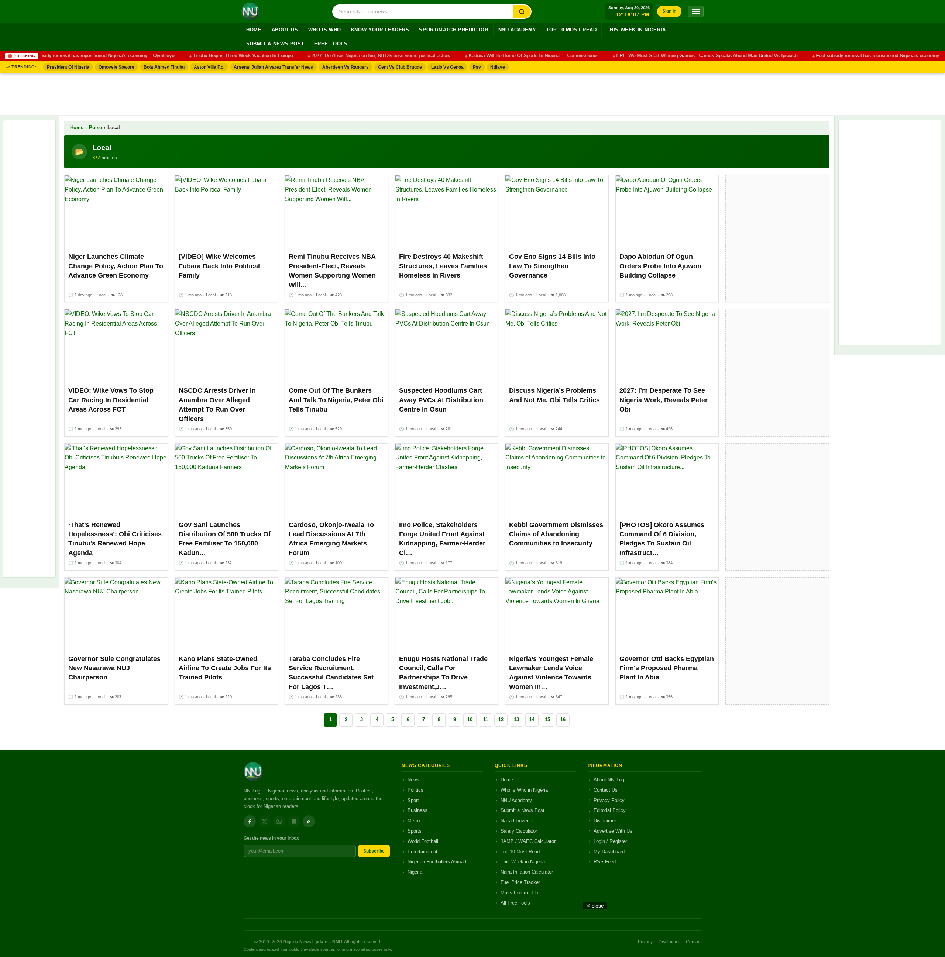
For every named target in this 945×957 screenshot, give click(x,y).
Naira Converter (517, 820)
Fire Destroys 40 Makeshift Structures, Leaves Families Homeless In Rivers (443, 266)
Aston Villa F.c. (209, 67)
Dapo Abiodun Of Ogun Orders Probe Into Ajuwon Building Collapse (660, 266)
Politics (415, 790)
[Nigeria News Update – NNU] (250, 11)
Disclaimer (605, 820)
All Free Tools (515, 903)
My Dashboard (609, 851)
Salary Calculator (519, 831)
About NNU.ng (609, 779)
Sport (413, 800)
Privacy (645, 941)
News (413, 779)
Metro (414, 820)
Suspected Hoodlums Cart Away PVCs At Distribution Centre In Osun (441, 400)
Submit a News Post (275, 44)
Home (254, 29)
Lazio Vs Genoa (447, 67)
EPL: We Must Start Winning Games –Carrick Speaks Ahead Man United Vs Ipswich (693, 55)
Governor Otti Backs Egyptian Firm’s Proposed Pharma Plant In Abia (666, 668)
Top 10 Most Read (571, 29)
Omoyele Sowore (116, 67)
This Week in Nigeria (636, 29)
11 (485, 719)
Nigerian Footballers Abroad (437, 861)
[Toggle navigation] (696, 11)
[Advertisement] (472, 92)
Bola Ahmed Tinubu (164, 67)
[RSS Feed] (309, 821)
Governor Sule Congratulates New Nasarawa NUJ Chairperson (114, 668)
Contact (693, 941)
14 (532, 719)
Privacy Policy (609, 800)
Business (417, 810)
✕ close (595, 906)
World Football (423, 841)
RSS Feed (605, 861)
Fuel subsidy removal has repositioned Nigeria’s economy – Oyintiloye (86, 55)
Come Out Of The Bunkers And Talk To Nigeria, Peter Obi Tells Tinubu (336, 400)
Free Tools (330, 44)
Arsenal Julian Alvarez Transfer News (273, 67)
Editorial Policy (610, 810)
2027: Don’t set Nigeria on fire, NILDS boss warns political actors (367, 55)
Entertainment (422, 851)
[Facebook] (250, 821)
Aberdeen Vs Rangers (345, 67)
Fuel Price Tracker (520, 882)
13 (516, 719)
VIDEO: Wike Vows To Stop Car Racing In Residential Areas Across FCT (111, 400)
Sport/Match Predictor (453, 29)
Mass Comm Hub (519, 892)
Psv (477, 67)
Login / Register (610, 841)
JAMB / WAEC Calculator (528, 841)
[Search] (522, 11)
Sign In (669, 11)
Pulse (95, 127)
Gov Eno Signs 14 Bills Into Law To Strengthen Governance (552, 266)
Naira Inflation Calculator (527, 872)
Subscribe (374, 851)
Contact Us (606, 790)
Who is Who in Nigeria (524, 790)
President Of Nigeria (68, 67)
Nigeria (415, 872)
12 (501, 719)
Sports (415, 831)
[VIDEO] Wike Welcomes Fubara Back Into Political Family (219, 266)
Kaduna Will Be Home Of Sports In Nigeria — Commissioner (519, 55)
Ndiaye (497, 67)
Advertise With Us (613, 831)
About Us (285, 29)
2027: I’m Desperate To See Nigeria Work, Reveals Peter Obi (663, 400)
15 (547, 719)
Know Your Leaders (380, 29)
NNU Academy (517, 29)
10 (469, 719)
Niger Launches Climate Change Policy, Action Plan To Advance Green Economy (115, 266)
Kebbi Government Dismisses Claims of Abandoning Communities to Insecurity (556, 534)
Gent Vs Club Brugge (400, 67)
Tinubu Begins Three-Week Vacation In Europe (229, 55)
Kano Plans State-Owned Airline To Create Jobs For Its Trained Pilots (225, 668)
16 (563, 719)
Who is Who (324, 29)
